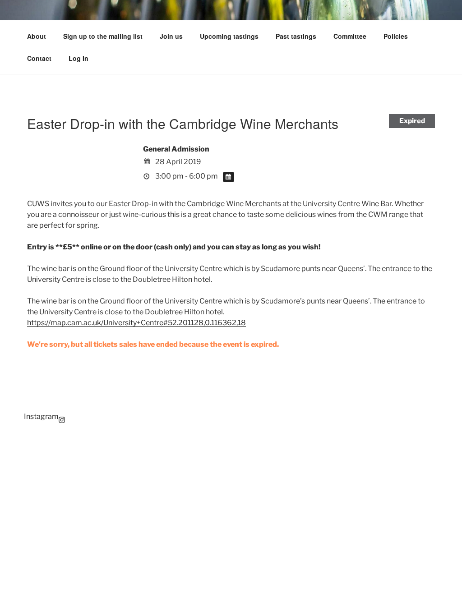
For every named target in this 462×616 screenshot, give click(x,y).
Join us (171, 36)
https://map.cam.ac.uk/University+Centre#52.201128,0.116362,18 (136, 322)
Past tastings (296, 36)
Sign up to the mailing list (103, 36)
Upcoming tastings (229, 36)
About (36, 36)
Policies (395, 36)
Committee (349, 36)
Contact (39, 58)
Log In (78, 58)
